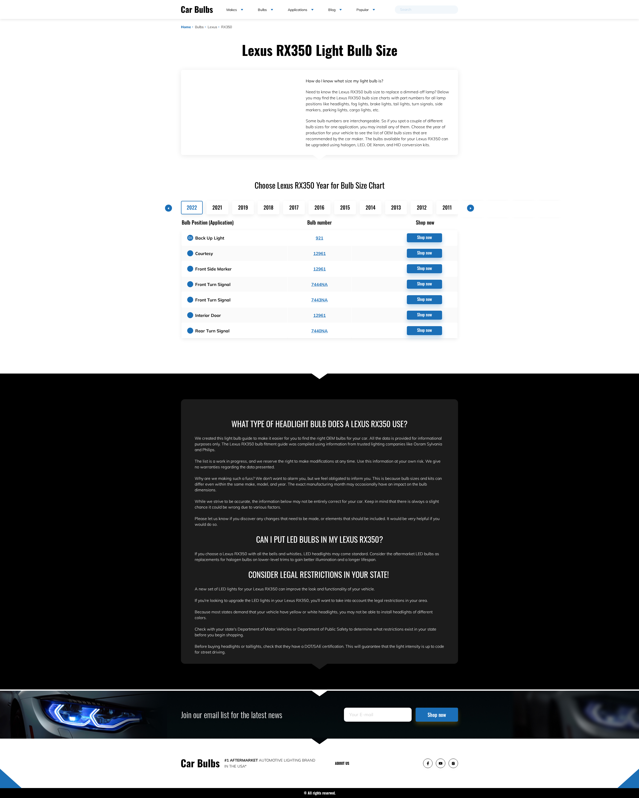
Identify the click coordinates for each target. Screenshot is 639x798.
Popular (362, 9)
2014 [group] (370, 207)
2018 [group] (268, 207)
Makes (231, 9)
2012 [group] (422, 207)
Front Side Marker (213, 268)
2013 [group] (396, 207)
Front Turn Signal (212, 284)
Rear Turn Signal (212, 330)
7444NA (319, 284)
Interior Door (208, 315)
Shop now (424, 237)
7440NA (319, 330)
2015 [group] (345, 207)
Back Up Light (209, 238)
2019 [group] (243, 207)
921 (319, 238)
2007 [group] (549, 207)
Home (186, 27)
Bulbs (199, 27)
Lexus (212, 27)
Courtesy (204, 253)
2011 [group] (447, 207)
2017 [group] (294, 207)
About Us (342, 763)
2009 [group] (498, 207)
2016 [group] (319, 207)
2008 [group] (523, 207)
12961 (319, 253)
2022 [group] (192, 207)
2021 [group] (217, 207)
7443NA (319, 299)
